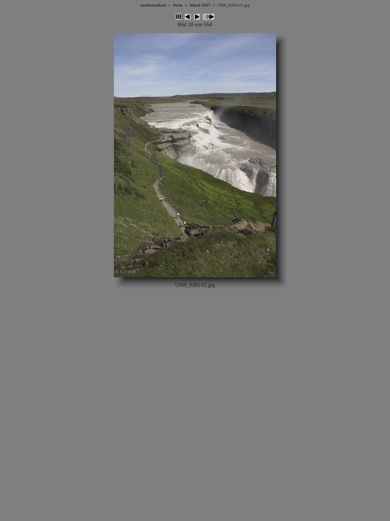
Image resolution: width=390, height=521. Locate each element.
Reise (178, 5)
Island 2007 (200, 5)
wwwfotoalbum (153, 5)
